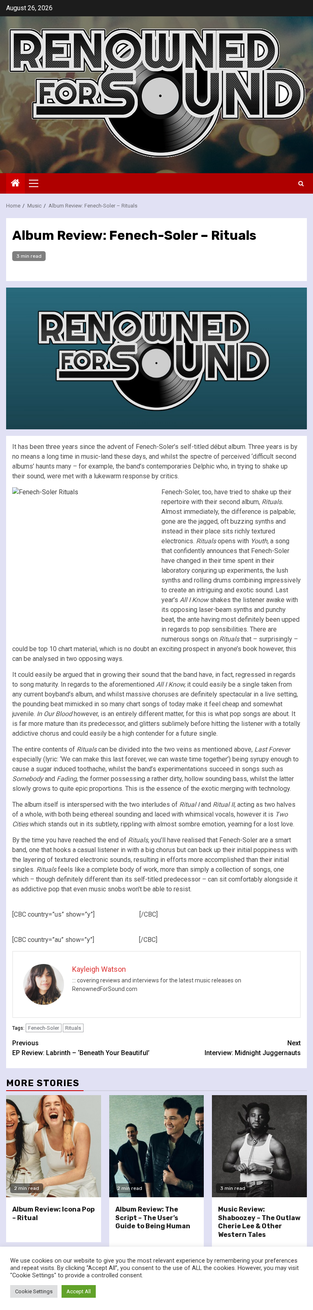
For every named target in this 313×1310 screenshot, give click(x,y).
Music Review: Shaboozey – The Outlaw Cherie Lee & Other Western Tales (259, 1222)
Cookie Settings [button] (34, 1291)
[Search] (301, 184)
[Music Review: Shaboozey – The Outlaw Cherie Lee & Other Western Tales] (259, 1146)
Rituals (73, 1028)
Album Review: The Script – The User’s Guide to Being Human (152, 1217)
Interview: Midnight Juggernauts (253, 1048)
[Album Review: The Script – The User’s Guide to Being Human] (156, 1146)
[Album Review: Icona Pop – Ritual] (53, 1146)
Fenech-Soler (43, 1028)
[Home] (15, 184)
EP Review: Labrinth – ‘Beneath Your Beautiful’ (81, 1048)
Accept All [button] (78, 1291)
